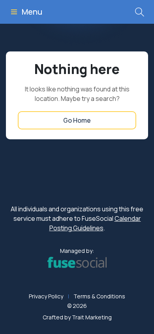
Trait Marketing (92, 317)
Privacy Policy (46, 296)
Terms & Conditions (99, 296)
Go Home (77, 120)
